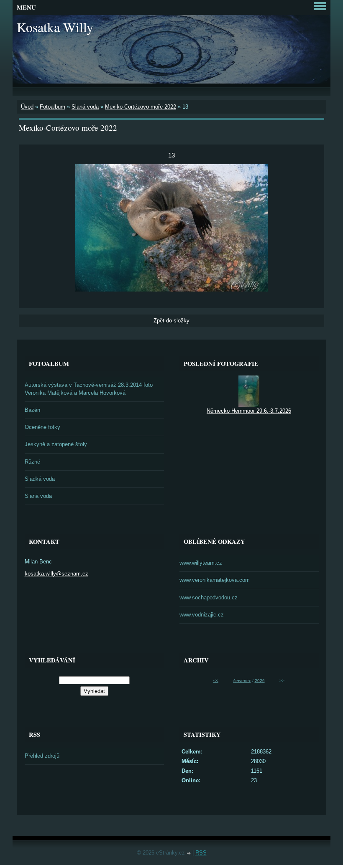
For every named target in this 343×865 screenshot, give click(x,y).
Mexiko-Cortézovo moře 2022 (140, 107)
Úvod (27, 107)
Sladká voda (40, 479)
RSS (201, 853)
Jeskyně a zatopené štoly (56, 444)
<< (215, 680)
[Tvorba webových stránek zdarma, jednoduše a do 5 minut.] (189, 853)
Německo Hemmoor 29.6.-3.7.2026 (249, 411)
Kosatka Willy (55, 27)
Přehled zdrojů (42, 756)
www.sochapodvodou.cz (208, 597)
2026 (260, 680)
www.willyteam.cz (200, 563)
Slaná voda (85, 107)
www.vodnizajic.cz (201, 614)
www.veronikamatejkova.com (214, 580)
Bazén (32, 410)
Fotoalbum (52, 107)
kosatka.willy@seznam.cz (56, 574)
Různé (32, 462)
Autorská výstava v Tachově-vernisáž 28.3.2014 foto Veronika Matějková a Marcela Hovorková (89, 389)
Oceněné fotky (42, 427)
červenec (242, 680)
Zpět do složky (171, 320)
